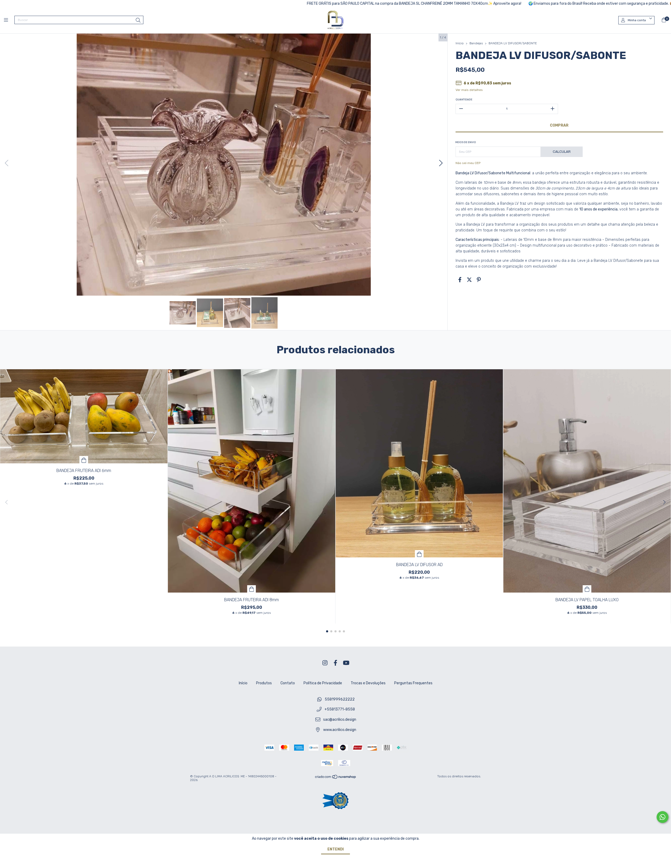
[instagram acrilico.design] (325, 663)
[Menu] (9, 20)
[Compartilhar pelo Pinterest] (478, 280)
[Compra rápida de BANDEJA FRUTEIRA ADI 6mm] (83, 459)
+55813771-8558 (339, 709)
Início (460, 43)
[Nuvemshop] (336, 778)
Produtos (264, 683)
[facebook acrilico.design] (335, 663)
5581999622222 (340, 699)
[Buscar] (138, 20)
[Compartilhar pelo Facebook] (460, 280)
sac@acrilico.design (339, 719)
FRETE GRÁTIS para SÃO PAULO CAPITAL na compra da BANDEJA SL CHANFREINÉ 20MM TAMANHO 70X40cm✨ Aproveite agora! (346, 3)
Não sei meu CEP (468, 163)
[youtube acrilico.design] (346, 663)
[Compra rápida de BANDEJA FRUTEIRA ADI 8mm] (251, 589)
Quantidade (464, 99)
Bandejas (476, 43)
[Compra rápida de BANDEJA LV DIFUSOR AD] (419, 553)
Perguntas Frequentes (413, 683)
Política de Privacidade (323, 683)
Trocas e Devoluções (368, 683)
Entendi (335, 849)
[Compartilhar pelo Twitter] (469, 280)
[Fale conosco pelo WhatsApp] (662, 817)
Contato (287, 683)
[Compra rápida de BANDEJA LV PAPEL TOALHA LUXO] (587, 589)
